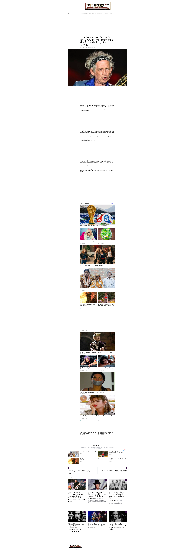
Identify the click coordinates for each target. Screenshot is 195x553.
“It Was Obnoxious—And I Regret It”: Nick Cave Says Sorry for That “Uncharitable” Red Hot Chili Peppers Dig (76, 528)
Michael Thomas (84, 47)
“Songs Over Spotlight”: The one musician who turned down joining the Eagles (117, 495)
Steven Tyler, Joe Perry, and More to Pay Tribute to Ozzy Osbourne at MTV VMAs (118, 527)
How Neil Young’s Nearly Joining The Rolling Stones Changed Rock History (97, 494)
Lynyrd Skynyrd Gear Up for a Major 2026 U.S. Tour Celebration (97, 526)
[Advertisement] (97, 26)
